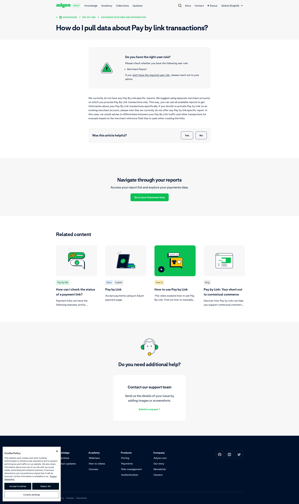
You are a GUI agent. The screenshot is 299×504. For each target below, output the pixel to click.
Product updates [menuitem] (66, 463)
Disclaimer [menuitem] (81, 498)
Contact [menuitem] (199, 5)
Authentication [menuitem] (129, 474)
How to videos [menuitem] (97, 463)
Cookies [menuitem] (70, 498)
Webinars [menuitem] (94, 457)
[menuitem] (179, 5)
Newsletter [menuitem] (160, 469)
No (201, 135)
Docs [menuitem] (188, 5)
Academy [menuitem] (106, 5)
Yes (187, 135)
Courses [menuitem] (93, 469)
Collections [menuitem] (122, 5)
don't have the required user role (151, 75)
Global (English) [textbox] (230, 5)
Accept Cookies (17, 486)
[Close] (57, 451)
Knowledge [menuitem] (91, 5)
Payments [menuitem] (127, 463)
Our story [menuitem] (159, 463)
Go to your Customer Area (149, 197)
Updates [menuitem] (137, 5)
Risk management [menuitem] (131, 469)
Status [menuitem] (213, 5)
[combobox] (232, 5)
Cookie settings (31, 494)
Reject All (45, 486)
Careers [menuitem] (158, 474)
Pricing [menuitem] (125, 457)
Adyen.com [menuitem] (160, 457)
